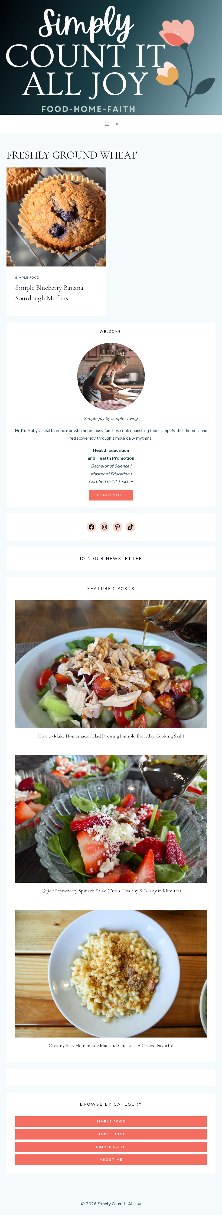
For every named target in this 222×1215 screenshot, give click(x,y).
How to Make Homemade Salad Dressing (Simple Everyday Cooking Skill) (111, 736)
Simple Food (27, 278)
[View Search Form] (117, 124)
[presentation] (56, 216)
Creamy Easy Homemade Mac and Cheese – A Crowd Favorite (111, 1045)
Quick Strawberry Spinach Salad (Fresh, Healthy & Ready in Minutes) (111, 891)
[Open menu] (107, 124)
